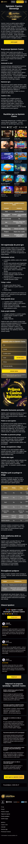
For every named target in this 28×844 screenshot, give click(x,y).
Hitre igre (16, 127)
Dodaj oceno (14, 617)
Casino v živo (10, 127)
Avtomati (23, 127)
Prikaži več (14, 677)
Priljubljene (3, 127)
